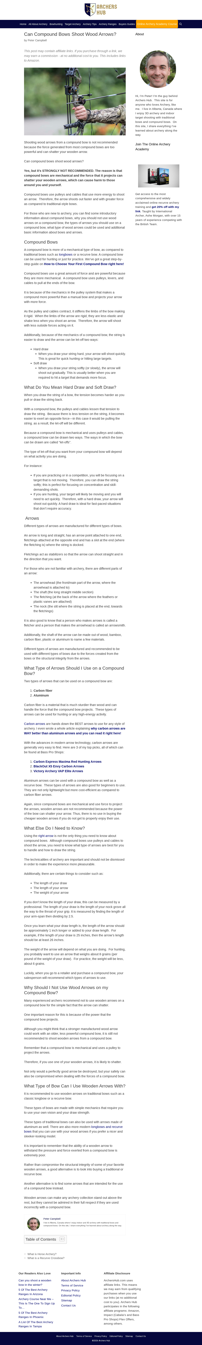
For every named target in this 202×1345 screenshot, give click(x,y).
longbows (66, 254)
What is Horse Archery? (41, 1254)
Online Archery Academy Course (157, 24)
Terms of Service (72, 1285)
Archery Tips (90, 24)
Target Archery (73, 24)
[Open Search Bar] (180, 24)
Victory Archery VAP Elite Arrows (58, 771)
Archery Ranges (108, 24)
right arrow (45, 836)
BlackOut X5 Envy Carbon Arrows (59, 766)
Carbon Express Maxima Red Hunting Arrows (68, 761)
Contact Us (68, 1305)
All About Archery (38, 24)
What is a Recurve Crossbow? (45, 1258)
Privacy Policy (70, 1290)
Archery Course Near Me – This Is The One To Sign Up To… (37, 1303)
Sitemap (66, 1300)
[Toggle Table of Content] (60, 1239)
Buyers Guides (127, 24)
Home (23, 24)
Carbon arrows (34, 724)
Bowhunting (56, 24)
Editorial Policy (71, 1295)
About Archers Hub (73, 1280)
